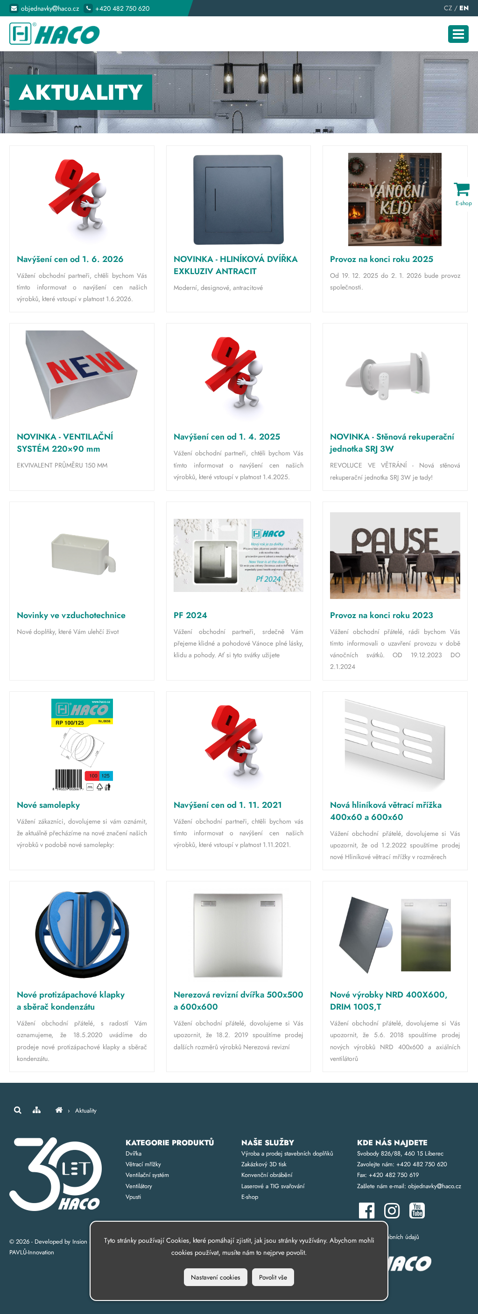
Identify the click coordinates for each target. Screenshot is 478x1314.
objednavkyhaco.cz (50, 8)
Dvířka (133, 1153)
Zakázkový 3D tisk (264, 1164)
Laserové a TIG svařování (272, 1186)
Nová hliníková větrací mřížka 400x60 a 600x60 (386, 811)
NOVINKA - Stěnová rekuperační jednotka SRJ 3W (392, 443)
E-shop (249, 1196)
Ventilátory (139, 1186)
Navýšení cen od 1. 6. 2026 (70, 259)
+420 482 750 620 (122, 8)
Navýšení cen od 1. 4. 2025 (227, 437)
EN (464, 8)
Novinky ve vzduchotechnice (71, 615)
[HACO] (59, 1110)
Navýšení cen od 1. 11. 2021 (228, 805)
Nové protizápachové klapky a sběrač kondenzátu (71, 1001)
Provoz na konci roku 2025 (381, 259)
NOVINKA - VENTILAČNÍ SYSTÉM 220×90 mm (65, 443)
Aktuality (86, 1110)
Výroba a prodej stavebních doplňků (287, 1153)
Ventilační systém (147, 1174)
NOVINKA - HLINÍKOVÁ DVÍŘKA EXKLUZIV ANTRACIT (236, 265)
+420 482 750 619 (394, 1174)
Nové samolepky (48, 805)
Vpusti (133, 1196)
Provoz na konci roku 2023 (381, 615)
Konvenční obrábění (266, 1174)
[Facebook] (369, 1215)
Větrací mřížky (143, 1164)
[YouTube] (419, 1215)
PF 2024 (190, 615)
